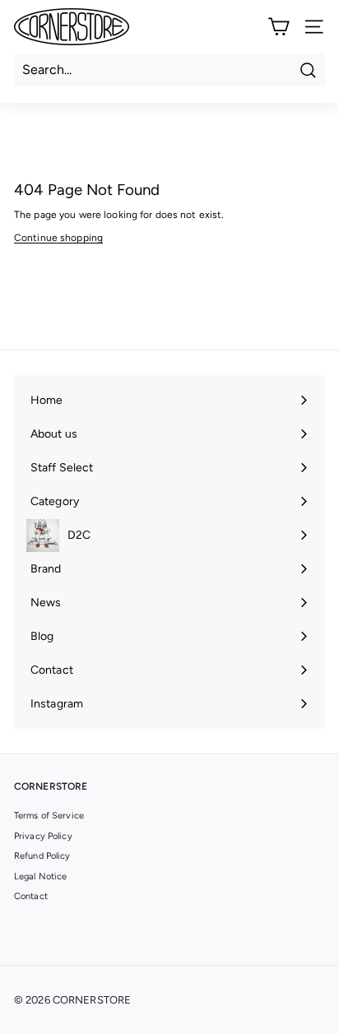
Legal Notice (40, 876)
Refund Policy (42, 856)
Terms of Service (49, 815)
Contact (31, 896)
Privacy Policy (43, 836)
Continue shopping (58, 237)
